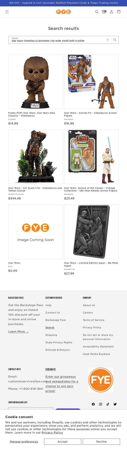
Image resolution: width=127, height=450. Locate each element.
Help (48, 305)
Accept (63, 441)
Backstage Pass (55, 320)
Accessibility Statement (98, 346)
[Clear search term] (107, 39)
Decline (101, 441)
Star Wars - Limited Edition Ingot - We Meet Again (91, 264)
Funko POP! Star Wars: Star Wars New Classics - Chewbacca (31, 114)
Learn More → (18, 331)
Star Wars (14, 263)
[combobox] (63, 39)
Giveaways (50, 369)
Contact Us (52, 312)
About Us (89, 305)
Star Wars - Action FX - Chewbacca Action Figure (90, 114)
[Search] (115, 39)
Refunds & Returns (57, 350)
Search (49, 327)
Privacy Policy (52, 432)
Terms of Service (94, 320)
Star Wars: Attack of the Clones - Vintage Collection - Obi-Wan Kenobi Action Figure (90, 189)
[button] (7, 11)
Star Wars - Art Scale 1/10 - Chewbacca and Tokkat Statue (35, 189)
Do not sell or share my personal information (98, 337)
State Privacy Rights (58, 342)
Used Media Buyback (96, 354)
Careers (88, 312)
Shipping (51, 335)
